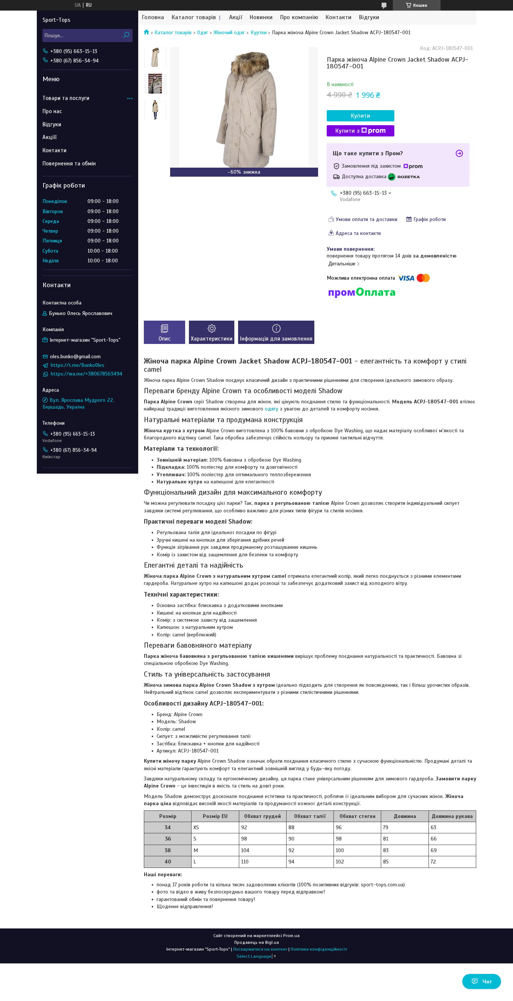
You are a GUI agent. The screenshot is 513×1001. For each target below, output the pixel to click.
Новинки (261, 17)
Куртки (258, 32)
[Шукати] (126, 35)
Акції (235, 17)
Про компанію (299, 17)
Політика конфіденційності (319, 949)
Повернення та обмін (69, 163)
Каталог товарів (194, 17)
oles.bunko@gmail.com (75, 356)
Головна (153, 17)
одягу (271, 409)
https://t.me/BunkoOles (77, 365)
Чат (487, 981)
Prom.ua (291, 935)
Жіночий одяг (229, 32)
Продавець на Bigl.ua (256, 942)
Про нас (52, 111)
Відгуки (369, 17)
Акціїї (49, 137)
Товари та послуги (65, 98)
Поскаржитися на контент (260, 949)
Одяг (202, 32)
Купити (360, 116)
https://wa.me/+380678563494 (86, 374)
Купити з (347, 131)
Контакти (339, 17)
